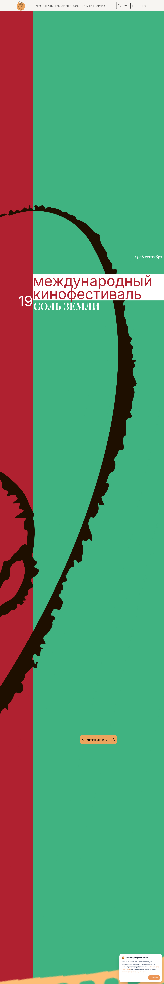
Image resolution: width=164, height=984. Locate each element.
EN (144, 5)
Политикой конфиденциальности (134, 972)
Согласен (154, 978)
